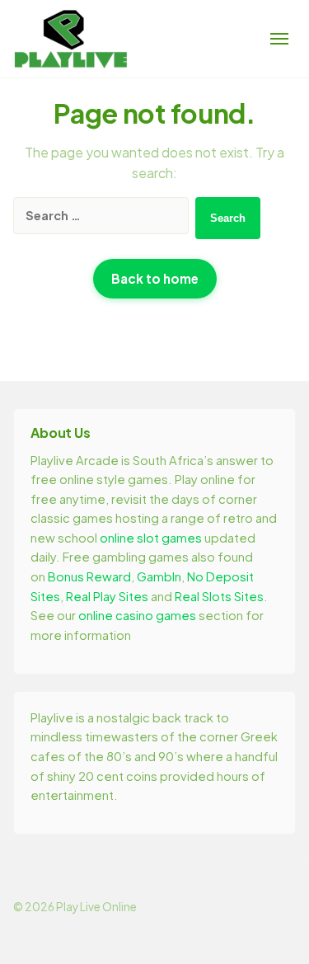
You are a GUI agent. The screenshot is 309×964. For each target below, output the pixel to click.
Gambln (159, 576)
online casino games (137, 615)
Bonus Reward (89, 576)
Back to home (155, 278)
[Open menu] (279, 38)
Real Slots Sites (219, 596)
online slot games (151, 537)
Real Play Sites (107, 596)
